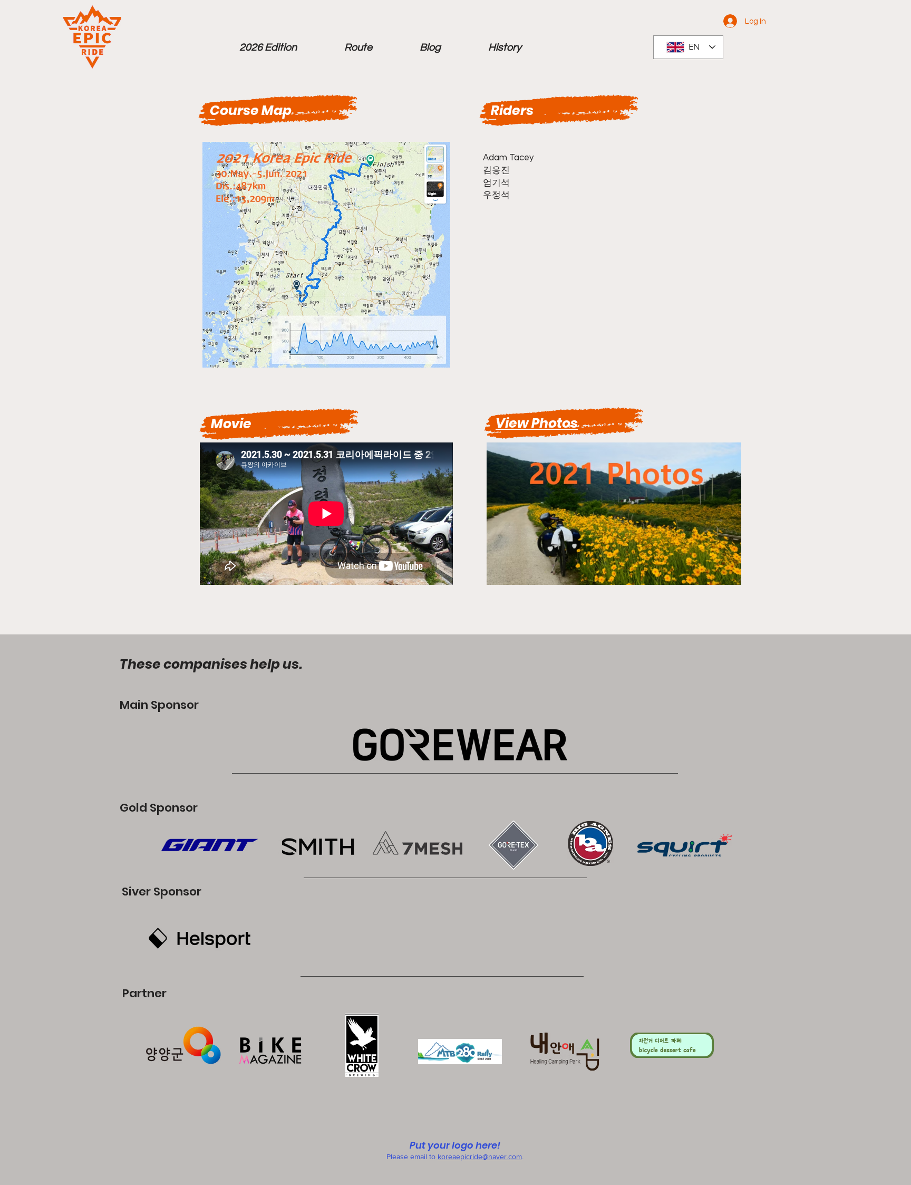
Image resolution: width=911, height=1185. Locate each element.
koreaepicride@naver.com (480, 1156)
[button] (268, 47)
